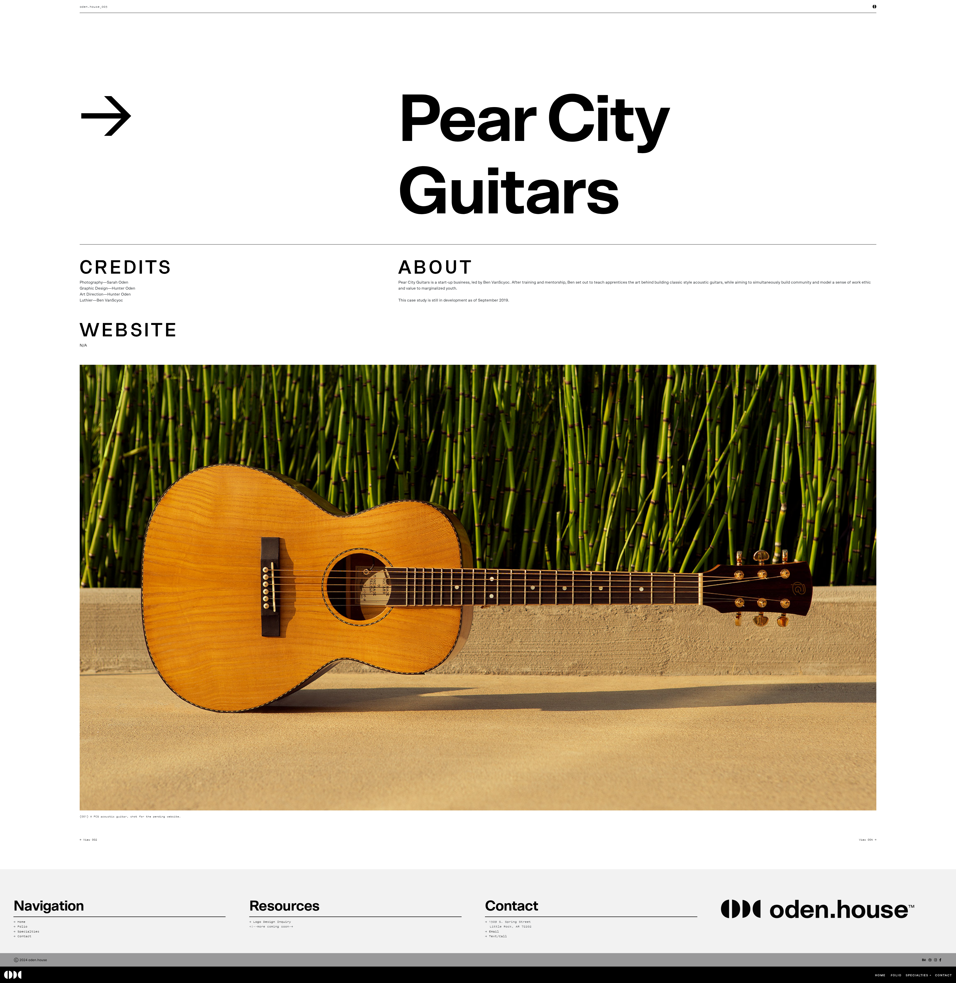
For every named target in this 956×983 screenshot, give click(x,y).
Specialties (918, 975)
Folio (22, 926)
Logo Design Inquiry (272, 922)
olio (896, 975)
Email (494, 931)
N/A (83, 345)
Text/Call (498, 936)
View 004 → (867, 840)
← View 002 (88, 840)
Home (880, 975)
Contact (943, 975)
